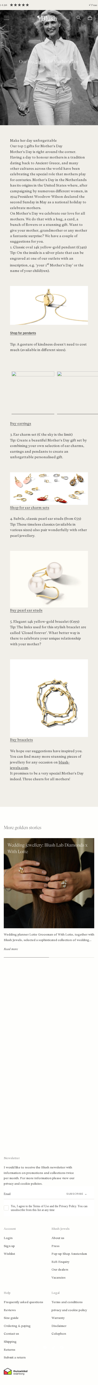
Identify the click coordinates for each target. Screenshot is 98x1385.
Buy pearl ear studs (26, 610)
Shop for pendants (23, 333)
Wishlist (9, 1254)
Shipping (10, 1341)
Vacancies (59, 1277)
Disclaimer (59, 1326)
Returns (9, 1349)
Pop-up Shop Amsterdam (69, 1254)
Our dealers (60, 1269)
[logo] (49, 18)
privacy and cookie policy (69, 1310)
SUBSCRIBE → (76, 1193)
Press (56, 1246)
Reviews (10, 1310)
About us (58, 1238)
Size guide (11, 1318)
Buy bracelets (21, 740)
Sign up (9, 1246)
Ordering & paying (17, 1326)
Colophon (59, 1333)
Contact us (11, 1333)
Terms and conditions (67, 1302)
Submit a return (15, 1357)
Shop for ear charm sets (29, 508)
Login (8, 1238)
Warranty (58, 1318)
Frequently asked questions (23, 1302)
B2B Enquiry (60, 1262)
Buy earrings (20, 423)
